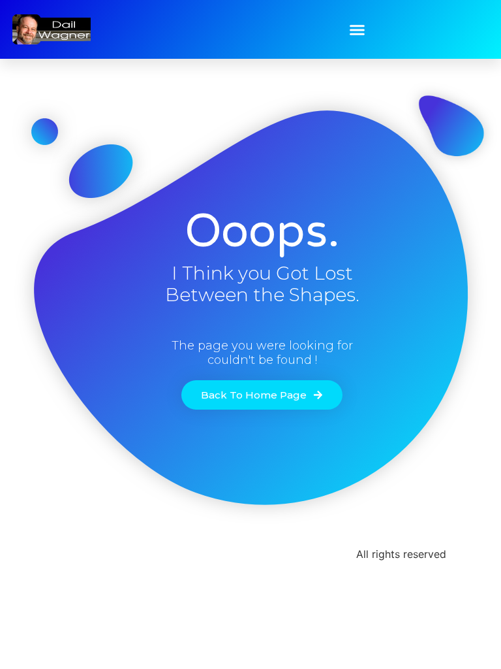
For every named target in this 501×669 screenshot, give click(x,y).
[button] (357, 29)
